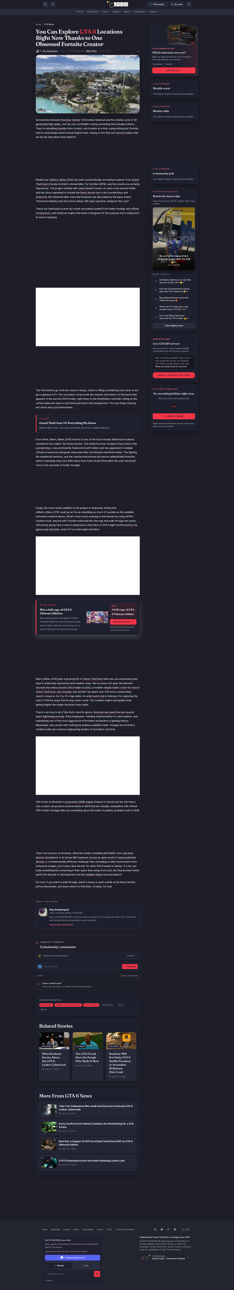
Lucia (55, 407)
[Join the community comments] (138, 51)
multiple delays (94, 874)
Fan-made (107, 1005)
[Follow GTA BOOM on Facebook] (175, 1229)
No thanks (49, 1280)
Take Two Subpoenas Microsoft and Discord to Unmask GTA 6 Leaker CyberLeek (96, 1108)
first (108, 132)
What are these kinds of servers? (171, 366)
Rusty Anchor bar (90, 192)
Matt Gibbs (91, 51)
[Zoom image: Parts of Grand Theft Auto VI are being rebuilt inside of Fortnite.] (88, 84)
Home (38, 24)
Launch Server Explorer (173, 375)
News (127, 11)
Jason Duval (85, 188)
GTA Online (93, 11)
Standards (55, 1229)
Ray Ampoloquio (50, 51)
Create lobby (175, 416)
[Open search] (53, 4)
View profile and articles (61, 924)
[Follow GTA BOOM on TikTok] (168, 1229)
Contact (66, 1229)
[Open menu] (45, 4)
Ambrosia (41, 197)
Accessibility (88, 1229)
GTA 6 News (91, 1005)
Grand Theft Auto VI (68, 1005)
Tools (105, 11)
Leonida (61, 128)
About (45, 1229)
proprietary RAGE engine (79, 801)
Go (97, 1274)
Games (154, 11)
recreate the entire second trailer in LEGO (63, 687)
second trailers (124, 132)
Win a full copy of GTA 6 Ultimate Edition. (56, 611)
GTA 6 (80, 11)
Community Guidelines (125, 1229)
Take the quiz (172, 70)
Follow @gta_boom (174, 325)
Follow (76, 1229)
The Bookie (140, 11)
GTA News (49, 24)
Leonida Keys (43, 448)
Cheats (116, 11)
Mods (44, 1010)
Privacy (100, 1229)
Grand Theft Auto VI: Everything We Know (67, 423)
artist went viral (95, 696)
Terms (109, 1229)
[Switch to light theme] (189, 4)
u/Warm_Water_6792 (61, 179)
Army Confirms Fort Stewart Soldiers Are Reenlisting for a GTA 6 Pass (96, 1125)
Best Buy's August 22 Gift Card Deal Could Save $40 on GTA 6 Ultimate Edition (96, 1143)
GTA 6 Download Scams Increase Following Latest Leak (92, 1160)
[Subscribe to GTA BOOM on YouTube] (162, 1229)
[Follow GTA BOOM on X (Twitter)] (155, 1229)
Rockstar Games (70, 119)
